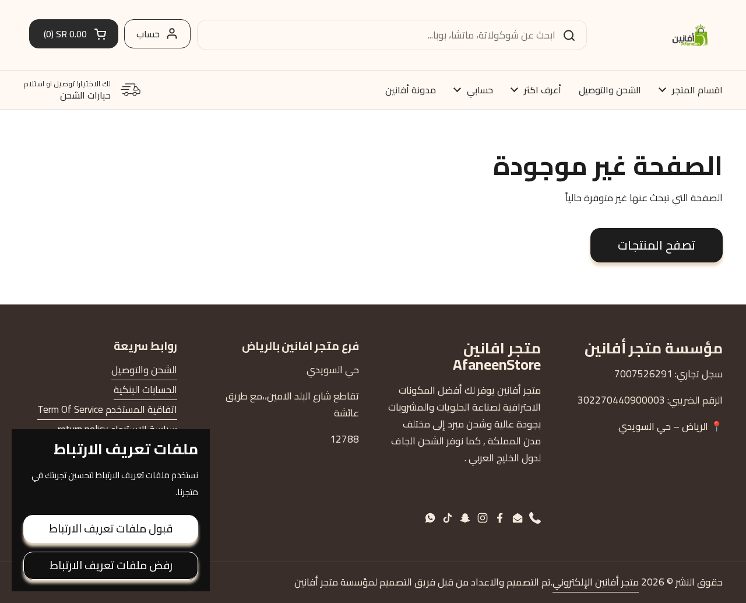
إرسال (572, 35)
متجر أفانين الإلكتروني (596, 582)
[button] (73, 33)
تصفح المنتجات (656, 245)
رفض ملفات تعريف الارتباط (111, 565)
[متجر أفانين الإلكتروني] (690, 35)
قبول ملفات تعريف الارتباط (111, 528)
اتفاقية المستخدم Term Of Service (107, 409)
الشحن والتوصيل (144, 369)
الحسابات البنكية (145, 389)
